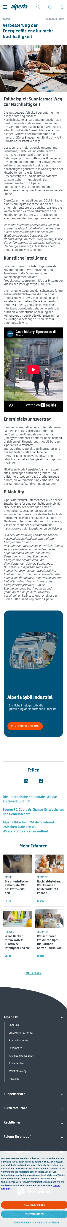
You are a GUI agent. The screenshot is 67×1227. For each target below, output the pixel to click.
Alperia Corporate (18, 1040)
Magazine (14, 1078)
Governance (15, 1048)
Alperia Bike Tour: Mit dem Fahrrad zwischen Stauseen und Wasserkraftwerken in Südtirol (28, 826)
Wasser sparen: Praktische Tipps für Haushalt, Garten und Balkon (49, 942)
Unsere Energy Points (21, 1032)
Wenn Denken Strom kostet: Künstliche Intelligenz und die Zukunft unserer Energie (17, 945)
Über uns (14, 1025)
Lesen (8, 901)
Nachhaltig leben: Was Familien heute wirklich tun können (49, 887)
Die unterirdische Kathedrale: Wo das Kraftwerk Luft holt (30, 799)
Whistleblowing (18, 1071)
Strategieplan (16, 1063)
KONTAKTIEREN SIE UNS (25, 726)
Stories (6, 18)
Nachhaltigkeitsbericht (21, 1055)
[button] (26, 780)
